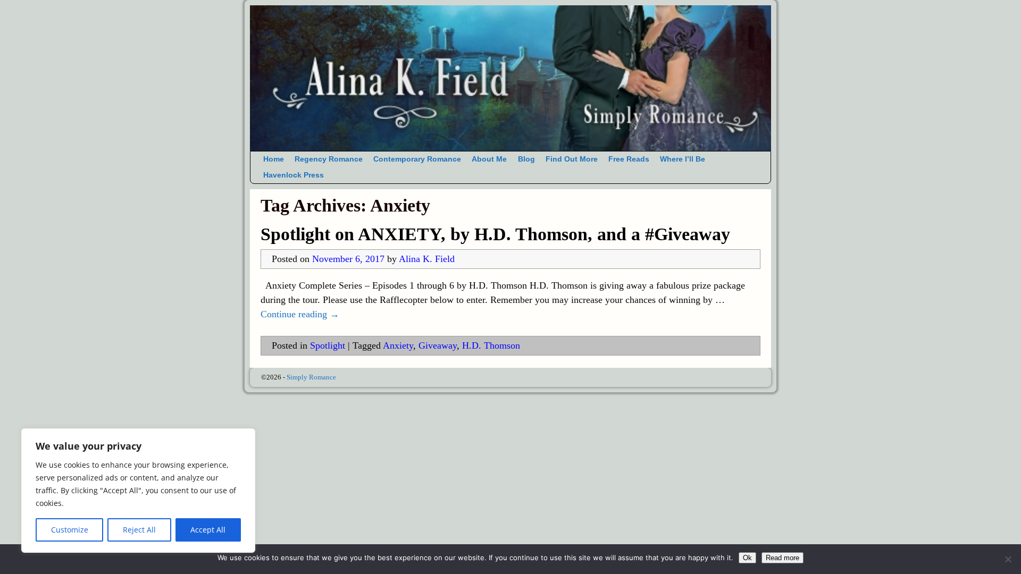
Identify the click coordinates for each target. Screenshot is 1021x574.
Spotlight (327, 345)
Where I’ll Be (682, 159)
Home (273, 159)
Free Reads (628, 159)
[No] (1007, 559)
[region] (138, 490)
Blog (526, 159)
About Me (489, 159)
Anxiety (398, 345)
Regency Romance (329, 159)
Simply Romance (311, 377)
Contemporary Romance (417, 159)
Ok (747, 558)
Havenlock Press (293, 175)
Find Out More (572, 159)
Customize (69, 530)
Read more (782, 558)
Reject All (139, 530)
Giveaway (438, 345)
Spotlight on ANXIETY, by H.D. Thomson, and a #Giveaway (495, 234)
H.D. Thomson (491, 345)
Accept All (207, 530)
